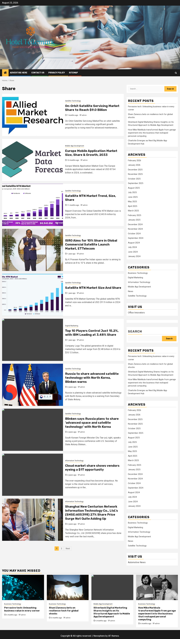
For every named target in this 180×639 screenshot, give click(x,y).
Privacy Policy (56, 73)
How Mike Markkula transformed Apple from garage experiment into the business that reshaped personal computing (152, 132)
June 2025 (133, 197)
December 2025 (135, 169)
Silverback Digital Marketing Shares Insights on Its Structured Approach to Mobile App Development (112, 612)
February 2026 (134, 160)
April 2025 (132, 206)
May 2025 (132, 201)
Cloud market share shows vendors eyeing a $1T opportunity (92, 468)
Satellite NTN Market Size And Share (93, 288)
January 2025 (134, 220)
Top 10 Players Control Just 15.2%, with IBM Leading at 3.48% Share (92, 333)
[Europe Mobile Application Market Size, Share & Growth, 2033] (32, 160)
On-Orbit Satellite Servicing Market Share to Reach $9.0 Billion (92, 108)
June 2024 (133, 252)
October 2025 (134, 178)
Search (135, 331)
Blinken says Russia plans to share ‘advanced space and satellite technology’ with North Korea (92, 423)
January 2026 (134, 165)
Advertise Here (18, 73)
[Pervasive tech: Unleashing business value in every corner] (23, 587)
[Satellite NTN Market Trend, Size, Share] (32, 205)
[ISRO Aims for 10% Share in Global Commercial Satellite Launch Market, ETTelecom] (32, 250)
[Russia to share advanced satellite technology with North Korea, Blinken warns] (32, 385)
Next (68, 548)
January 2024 (134, 256)
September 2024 (135, 238)
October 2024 (134, 233)
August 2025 (134, 188)
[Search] (176, 73)
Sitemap (73, 73)
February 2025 (134, 215)
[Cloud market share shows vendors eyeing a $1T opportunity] (32, 475)
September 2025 (135, 183)
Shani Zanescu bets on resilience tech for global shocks (63, 610)
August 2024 (134, 242)
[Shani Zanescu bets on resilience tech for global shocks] (68, 587)
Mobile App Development (74, 146)
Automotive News (137, 562)
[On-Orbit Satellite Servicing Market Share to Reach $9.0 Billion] (32, 115)
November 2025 (135, 174)
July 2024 (132, 247)
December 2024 (135, 224)
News (130, 291)
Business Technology (138, 273)
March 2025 (133, 210)
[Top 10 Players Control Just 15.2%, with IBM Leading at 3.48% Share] (32, 340)
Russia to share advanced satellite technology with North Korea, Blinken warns (92, 378)
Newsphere (99, 636)
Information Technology (74, 461)
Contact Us (37, 73)
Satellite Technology (73, 101)
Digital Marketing (71, 326)
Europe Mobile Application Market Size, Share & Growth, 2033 (91, 153)
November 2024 (135, 229)
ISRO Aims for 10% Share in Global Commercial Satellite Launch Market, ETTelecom (91, 244)
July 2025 (132, 192)
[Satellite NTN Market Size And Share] (32, 295)
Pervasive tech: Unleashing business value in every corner (22, 609)
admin (84, 115)
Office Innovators (136, 312)
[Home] (5, 73)
